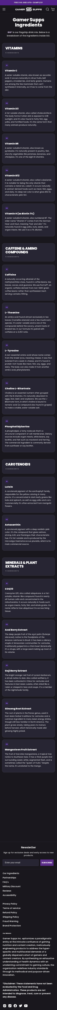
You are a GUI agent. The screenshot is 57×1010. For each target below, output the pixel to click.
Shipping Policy (11, 916)
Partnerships (9, 877)
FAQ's (6, 882)
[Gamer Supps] (28, 9)
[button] (28, 2)
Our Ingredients (11, 873)
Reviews (7, 890)
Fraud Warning (10, 921)
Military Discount (12, 886)
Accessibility (9, 895)
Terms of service (11, 908)
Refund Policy (10, 912)
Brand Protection (12, 925)
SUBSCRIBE (47, 862)
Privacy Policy (10, 903)
